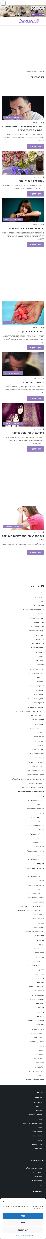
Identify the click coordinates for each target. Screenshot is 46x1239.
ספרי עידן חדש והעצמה (36, 965)
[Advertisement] (23, 273)
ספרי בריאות (40, 957)
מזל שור (41, 881)
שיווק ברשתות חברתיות (36, 1071)
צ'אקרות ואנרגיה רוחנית (36, 1020)
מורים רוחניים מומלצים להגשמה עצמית (31, 792)
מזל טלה (41, 838)
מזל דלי (41, 830)
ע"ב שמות (40, 978)
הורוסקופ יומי (39, 690)
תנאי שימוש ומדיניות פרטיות (25, 1235)
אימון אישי (41, 614)
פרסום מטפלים (39, 1016)
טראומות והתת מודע (33, 382)
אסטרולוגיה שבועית (37, 648)
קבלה (23, 1216)
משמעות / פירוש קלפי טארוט (34, 931)
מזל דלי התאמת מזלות (36, 834)
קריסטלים (40, 1046)
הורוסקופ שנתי (39, 703)
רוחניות (41, 1050)
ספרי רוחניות (40, 974)
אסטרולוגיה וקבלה (38, 643)
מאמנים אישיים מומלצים (36, 771)
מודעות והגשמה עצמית (36, 783)
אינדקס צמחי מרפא (37, 627)
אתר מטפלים (37, 1149)
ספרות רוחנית (39, 953)
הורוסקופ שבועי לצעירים (36, 699)
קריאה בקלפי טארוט (37, 1042)
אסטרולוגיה (40, 639)
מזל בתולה (40, 804)
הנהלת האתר (37, 123)
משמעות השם (39, 936)
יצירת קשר (38, 1106)
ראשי (41, 72)
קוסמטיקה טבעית (38, 1029)
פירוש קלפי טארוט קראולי (35, 999)
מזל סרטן (41, 855)
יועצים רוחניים (37, 1172)
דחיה (23, 1223)
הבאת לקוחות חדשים (37, 669)
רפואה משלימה (39, 1059)
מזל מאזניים (40, 847)
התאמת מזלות (39, 737)
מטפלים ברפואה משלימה (33, 1168)
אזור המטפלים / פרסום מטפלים (33, 610)
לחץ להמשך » (35, 146)
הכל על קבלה (39, 724)
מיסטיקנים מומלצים (37, 927)
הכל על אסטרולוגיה (37, 715)
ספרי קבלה (40, 970)
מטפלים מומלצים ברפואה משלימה (32, 906)
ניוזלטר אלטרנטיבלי (35, 1115)
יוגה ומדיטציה (39, 758)
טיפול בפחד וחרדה (38, 749)
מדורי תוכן (38, 1110)
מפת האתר (38, 1119)
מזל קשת (41, 872)
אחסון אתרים (37, 1136)
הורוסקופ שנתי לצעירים (36, 707)
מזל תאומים (40, 889)
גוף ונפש (41, 656)
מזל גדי (41, 813)
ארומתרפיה (40, 652)
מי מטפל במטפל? (38, 915)
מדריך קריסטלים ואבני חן (35, 775)
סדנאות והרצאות (38, 948)
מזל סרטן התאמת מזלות (36, 859)
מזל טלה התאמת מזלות (36, 843)
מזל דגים (41, 821)
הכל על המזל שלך (38, 720)
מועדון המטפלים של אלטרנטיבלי (33, 787)
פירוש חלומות (39, 991)
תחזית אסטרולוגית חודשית (35, 1080)
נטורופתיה (40, 944)
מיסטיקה (41, 923)
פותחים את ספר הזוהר (36, 987)
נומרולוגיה (40, 940)
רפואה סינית (40, 1063)
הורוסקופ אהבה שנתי (37, 686)
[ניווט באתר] (43, 22)
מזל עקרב (40, 864)
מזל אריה (41, 796)
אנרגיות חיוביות (39, 635)
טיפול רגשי (38, 1176)
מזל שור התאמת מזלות (36, 885)
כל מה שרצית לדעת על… (35, 762)
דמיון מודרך (40, 665)
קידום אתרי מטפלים (37, 1033)
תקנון (15, 1235)
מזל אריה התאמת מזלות (36, 800)
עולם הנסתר (40, 982)
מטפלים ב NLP (37, 1181)
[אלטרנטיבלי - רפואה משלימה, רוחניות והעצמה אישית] (29, 21)
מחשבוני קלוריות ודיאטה (36, 898)
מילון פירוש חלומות (38, 919)
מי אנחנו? (38, 1098)
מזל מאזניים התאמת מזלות (35, 851)
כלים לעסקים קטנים (37, 766)
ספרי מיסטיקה (39, 961)
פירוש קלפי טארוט (38, 995)
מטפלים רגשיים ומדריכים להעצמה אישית (30, 910)
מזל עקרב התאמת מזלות (35, 868)
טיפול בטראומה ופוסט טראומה (28, 432)
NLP (42, 593)
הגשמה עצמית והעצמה (36, 673)
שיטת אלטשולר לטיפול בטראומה (26, 228)
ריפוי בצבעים (40, 1054)
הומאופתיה (40, 682)
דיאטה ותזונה (39, 660)
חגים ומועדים (39, 741)
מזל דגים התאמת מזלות (36, 826)
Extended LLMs (36, 1144)
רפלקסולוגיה (39, 1067)
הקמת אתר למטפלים (37, 728)
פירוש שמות (40, 1003)
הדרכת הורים (39, 677)
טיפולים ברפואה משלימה (35, 754)
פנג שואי (41, 1008)
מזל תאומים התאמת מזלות (35, 893)
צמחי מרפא (40, 1025)
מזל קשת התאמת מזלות (36, 876)
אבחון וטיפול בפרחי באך (31, 180)
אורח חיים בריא (39, 605)
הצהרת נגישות (37, 1132)
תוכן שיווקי (40, 1076)
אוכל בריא (40, 601)
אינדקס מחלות (39, 622)
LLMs (40, 1140)
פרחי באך (41, 1012)
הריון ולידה (40, 732)
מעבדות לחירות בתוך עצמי (30, 331)
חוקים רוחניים (39, 745)
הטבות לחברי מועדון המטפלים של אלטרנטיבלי (28, 711)
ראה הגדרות (23, 1230)
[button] (4, 1201)
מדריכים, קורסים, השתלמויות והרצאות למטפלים (28, 779)
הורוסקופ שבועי (39, 694)
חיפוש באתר (37, 1102)
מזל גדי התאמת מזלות (36, 817)
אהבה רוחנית (39, 597)
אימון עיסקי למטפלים (37, 618)
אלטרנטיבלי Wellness (36, 631)
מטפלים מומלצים (38, 902)
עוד (40, 1185)
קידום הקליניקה (39, 1037)
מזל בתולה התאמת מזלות (35, 809)
